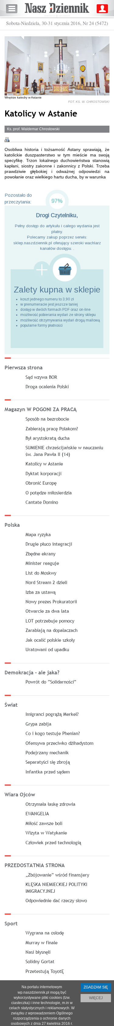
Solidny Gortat (40, 961)
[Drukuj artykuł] (7, 139)
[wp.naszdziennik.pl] (57, 8)
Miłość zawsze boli (44, 823)
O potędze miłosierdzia (49, 493)
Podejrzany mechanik (47, 752)
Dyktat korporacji (43, 473)
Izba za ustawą (41, 592)
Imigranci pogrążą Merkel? (52, 714)
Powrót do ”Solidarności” (51, 682)
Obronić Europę (41, 483)
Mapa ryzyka (38, 534)
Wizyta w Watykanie (46, 833)
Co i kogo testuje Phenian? (53, 733)
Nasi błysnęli (38, 952)
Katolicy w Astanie (44, 464)
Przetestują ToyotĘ (45, 971)
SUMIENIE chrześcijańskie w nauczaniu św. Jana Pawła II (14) (64, 450)
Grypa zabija (38, 724)
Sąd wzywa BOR (41, 377)
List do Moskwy (41, 573)
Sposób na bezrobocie (47, 419)
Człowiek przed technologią (53, 842)
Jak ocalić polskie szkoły (50, 640)
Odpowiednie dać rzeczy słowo (56, 900)
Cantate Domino (42, 502)
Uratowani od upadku (47, 649)
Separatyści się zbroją (48, 762)
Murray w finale (41, 942)
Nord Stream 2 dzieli (46, 582)
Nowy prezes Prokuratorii (51, 601)
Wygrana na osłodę (45, 933)
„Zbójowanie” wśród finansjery (57, 875)
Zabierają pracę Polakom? (52, 428)
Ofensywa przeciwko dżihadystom (59, 743)
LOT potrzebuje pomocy (50, 621)
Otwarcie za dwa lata (47, 611)
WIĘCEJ (96, 998)
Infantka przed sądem (48, 772)
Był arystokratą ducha (48, 438)
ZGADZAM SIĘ (96, 987)
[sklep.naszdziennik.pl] (57, 269)
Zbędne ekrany (40, 554)
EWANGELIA (37, 813)
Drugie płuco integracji (49, 544)
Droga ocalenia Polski (47, 386)
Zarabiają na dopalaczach (52, 630)
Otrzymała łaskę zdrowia (50, 804)
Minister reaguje (42, 563)
